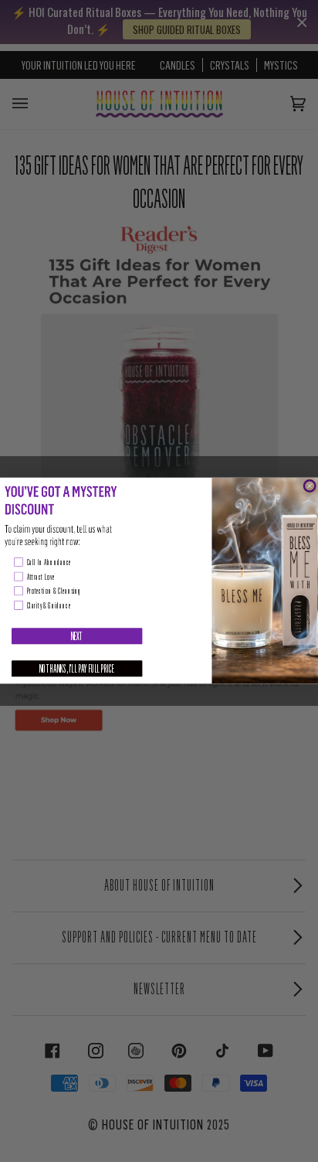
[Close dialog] (309, 486)
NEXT (77, 636)
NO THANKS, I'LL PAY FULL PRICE (77, 669)
